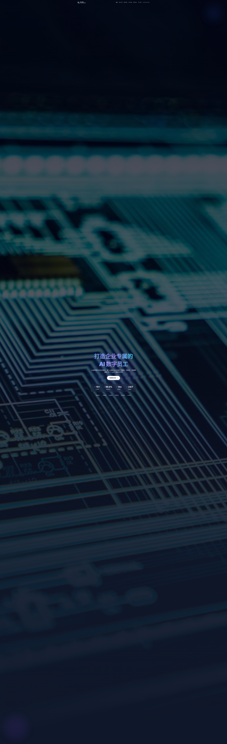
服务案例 (125, 2)
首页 (117, 2)
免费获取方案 (112, 378)
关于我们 (140, 2)
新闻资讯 (135, 2)
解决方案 (120, 2)
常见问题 (130, 2)
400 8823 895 (146, 2)
